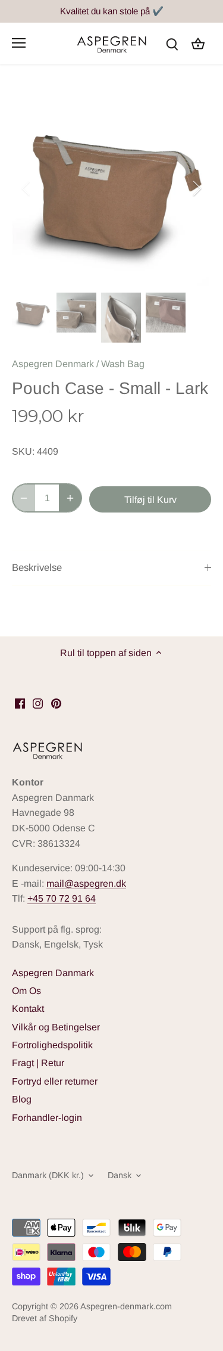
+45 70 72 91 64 (61, 898)
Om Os (26, 991)
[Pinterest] (56, 703)
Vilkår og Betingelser (56, 1027)
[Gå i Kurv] (198, 43)
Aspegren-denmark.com (126, 1306)
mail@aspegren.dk (86, 883)
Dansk (119, 1175)
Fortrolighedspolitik (52, 1045)
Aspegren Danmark (53, 973)
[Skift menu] (19, 43)
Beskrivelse (37, 567)
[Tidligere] (27, 188)
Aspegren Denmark (53, 364)
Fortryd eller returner (55, 1081)
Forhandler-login (47, 1118)
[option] (111, 188)
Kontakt (28, 1009)
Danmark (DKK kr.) (48, 1175)
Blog (22, 1099)
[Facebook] (20, 703)
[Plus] (70, 498)
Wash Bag (123, 364)
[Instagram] (38, 703)
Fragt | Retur (38, 1063)
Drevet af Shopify (44, 1318)
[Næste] (196, 188)
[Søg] (172, 43)
